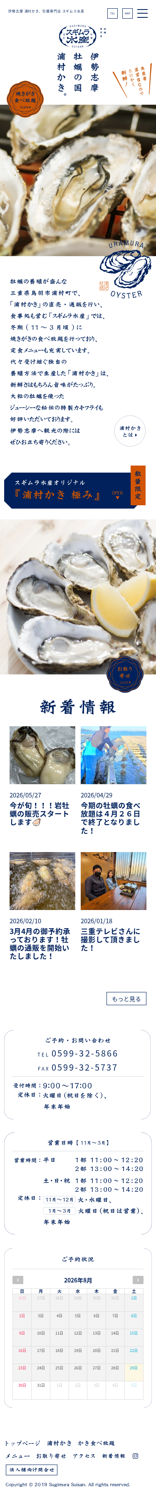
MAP (127, 13)
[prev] (17, 1280)
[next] (138, 1280)
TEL (112, 13)
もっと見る (126, 998)
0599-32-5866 (77, 1053)
